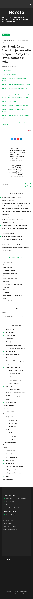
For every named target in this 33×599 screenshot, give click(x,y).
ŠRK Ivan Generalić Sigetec (14, 466)
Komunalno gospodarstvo (17, 348)
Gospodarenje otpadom (10, 273)
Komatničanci (10, 454)
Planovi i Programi (14, 389)
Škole (7, 429)
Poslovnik (6, 287)
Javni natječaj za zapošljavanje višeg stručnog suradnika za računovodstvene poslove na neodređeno (14, 228)
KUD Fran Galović (11, 457)
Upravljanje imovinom (15, 380)
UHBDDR (8, 476)
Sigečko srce (10, 463)
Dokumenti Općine (16, 258)
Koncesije (6, 281)
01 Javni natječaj (6, 70)
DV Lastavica (13, 420)
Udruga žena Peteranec (13, 473)
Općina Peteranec (9, 40)
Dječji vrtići (9, 417)
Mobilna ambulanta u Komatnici (13, 220)
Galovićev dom (10, 451)
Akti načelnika (7, 262)
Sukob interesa (13, 377)
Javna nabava (7, 276)
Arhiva (4, 313)
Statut (5, 298)
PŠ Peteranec (13, 436)
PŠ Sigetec (12, 439)
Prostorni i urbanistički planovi (12, 295)
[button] (30, 4)
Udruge (5, 448)
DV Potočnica (13, 423)
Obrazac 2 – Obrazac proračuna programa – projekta (16, 84)
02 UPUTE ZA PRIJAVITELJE (10, 74)
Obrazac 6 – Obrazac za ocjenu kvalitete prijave (15, 105)
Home (3, 17)
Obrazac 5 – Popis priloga (9, 101)
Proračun (6, 292)
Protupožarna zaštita (9, 442)
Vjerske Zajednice (8, 479)
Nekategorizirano (8, 405)
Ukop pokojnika (8, 301)
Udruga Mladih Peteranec (14, 470)
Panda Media (10, 594)
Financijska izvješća (9, 270)
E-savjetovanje (7, 267)
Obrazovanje (7, 414)
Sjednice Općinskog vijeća (14, 396)
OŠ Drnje (11, 433)
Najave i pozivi (10, 411)
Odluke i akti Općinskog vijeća (12, 284)
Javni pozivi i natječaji (10, 279)
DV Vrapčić (12, 426)
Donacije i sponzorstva (16, 370)
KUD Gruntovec (11, 460)
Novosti (9, 17)
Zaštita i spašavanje (15, 383)
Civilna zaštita (7, 265)
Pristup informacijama (10, 290)
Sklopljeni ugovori (14, 373)
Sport (5, 445)
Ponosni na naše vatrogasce (12, 197)
